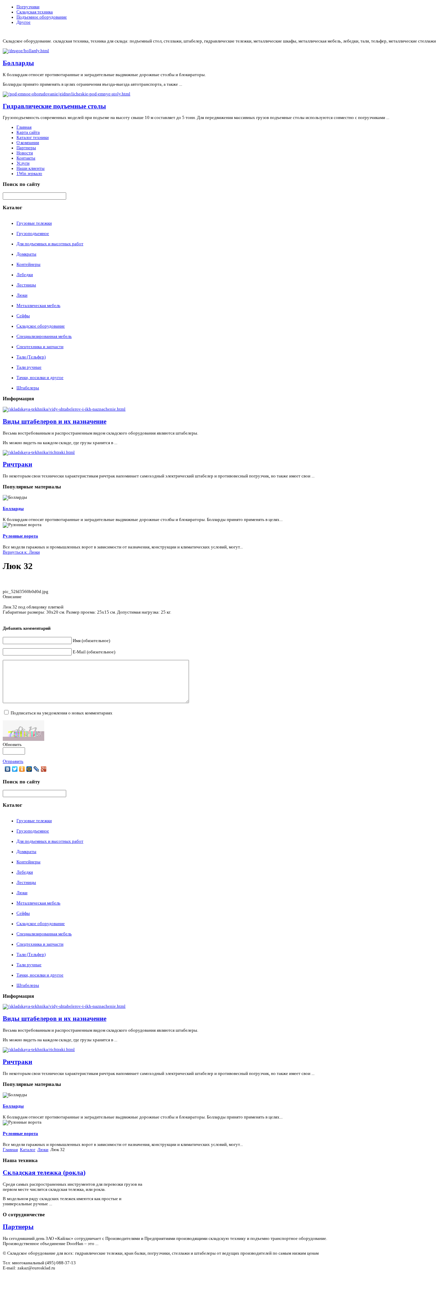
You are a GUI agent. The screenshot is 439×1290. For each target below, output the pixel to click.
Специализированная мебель (44, 336)
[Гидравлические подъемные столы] (66, 94)
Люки (21, 295)
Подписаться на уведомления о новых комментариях (61, 713)
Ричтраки (17, 464)
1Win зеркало (29, 173)
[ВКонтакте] (7, 769)
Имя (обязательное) (91, 640)
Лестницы (26, 285)
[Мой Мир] (29, 769)
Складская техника (34, 12)
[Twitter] (15, 769)
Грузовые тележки (34, 223)
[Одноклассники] (22, 769)
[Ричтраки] (39, 452)
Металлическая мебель (38, 305)
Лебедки (24, 274)
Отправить (13, 761)
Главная (24, 127)
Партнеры (26, 147)
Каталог (27, 1149)
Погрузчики (27, 6)
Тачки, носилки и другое (39, 377)
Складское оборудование (40, 326)
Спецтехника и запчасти (39, 346)
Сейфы (23, 315)
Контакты (25, 158)
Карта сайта (28, 132)
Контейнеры (28, 264)
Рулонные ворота (20, 536)
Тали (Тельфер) (31, 357)
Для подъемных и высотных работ (49, 243)
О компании (27, 142)
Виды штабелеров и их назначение (54, 421)
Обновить (12, 744)
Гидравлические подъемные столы (54, 106)
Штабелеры (27, 388)
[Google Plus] (43, 769)
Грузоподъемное (32, 233)
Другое (23, 22)
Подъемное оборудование (41, 17)
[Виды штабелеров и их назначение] (64, 409)
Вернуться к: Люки (21, 552)
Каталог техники (32, 137)
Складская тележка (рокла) (44, 1172)
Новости (24, 153)
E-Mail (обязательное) (94, 652)
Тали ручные (28, 367)
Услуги (22, 163)
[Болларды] (26, 50)
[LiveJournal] (36, 769)
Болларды (18, 63)
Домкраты (26, 254)
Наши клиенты (30, 168)
